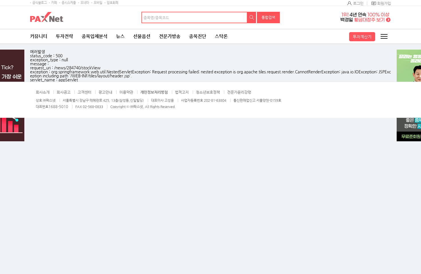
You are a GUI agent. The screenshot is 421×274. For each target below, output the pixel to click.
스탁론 (221, 36)
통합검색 (268, 17)
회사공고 (63, 92)
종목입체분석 (94, 36)
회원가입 (384, 3)
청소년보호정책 (208, 92)
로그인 (358, 3)
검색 (251, 17)
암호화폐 (112, 2)
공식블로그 (39, 2)
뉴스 (120, 36)
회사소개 (43, 92)
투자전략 (64, 36)
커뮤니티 (38, 36)
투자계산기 (362, 36)
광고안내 (105, 92)
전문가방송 (169, 36)
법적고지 (182, 92)
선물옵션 (141, 36)
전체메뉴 (384, 36)
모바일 (98, 2)
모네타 (84, 2)
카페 (54, 2)
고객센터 (84, 92)
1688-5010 (58, 106)
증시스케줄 (69, 2)
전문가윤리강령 (239, 92)
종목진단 (197, 36)
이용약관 (126, 92)
